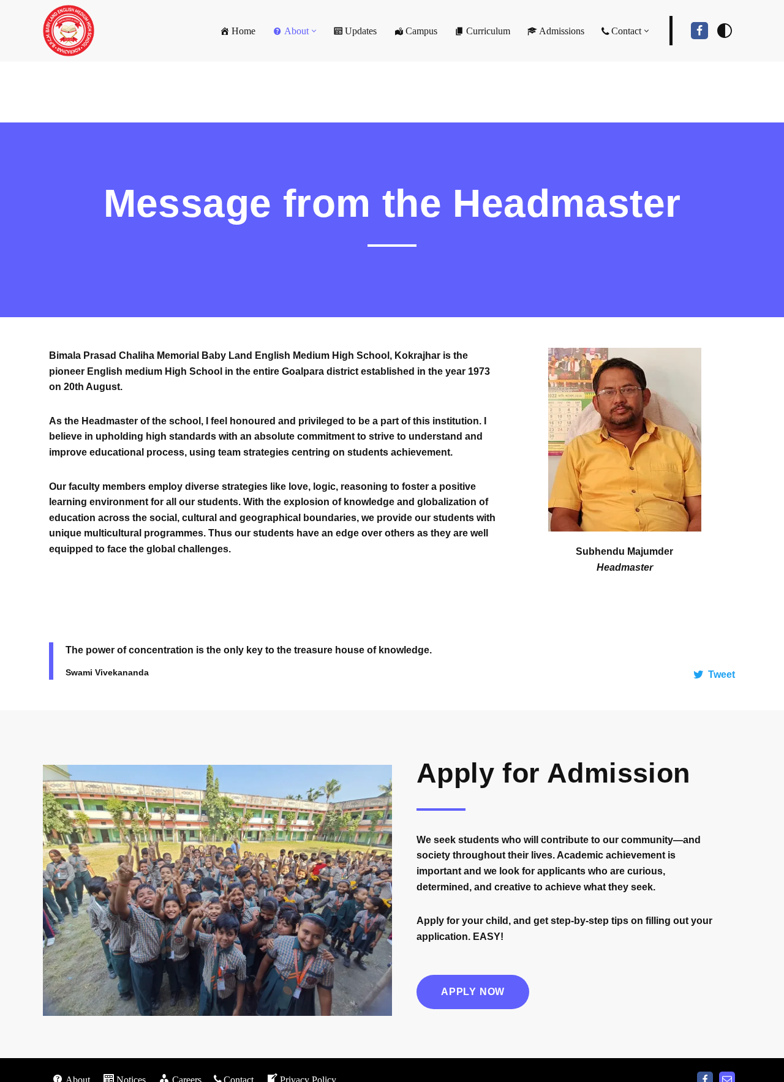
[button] (314, 31)
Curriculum (488, 31)
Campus (421, 31)
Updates (361, 31)
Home (243, 31)
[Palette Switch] (724, 30)
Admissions (561, 31)
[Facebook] (699, 30)
